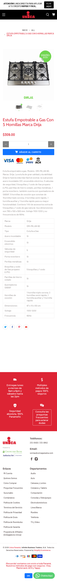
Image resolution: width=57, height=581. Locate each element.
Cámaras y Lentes (38, 483)
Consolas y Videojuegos (41, 498)
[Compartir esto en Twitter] (5, 327)
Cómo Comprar (10, 483)
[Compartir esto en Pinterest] (19, 327)
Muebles (34, 512)
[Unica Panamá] (28, 14)
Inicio (25, 30)
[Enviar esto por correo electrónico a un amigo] (26, 327)
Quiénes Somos (10, 478)
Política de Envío (11, 517)
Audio (33, 473)
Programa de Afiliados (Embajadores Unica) (13, 533)
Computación (36, 493)
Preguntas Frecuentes (13, 488)
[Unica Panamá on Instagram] (36, 459)
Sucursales (8, 493)
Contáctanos (9, 498)
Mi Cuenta (8, 473)
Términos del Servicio (13, 507)
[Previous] (7, 75)
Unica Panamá (15, 547)
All (33, 30)
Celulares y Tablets (39, 488)
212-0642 (44, 442)
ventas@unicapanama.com (41, 453)
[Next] (50, 75)
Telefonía (34, 517)
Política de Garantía (12, 527)
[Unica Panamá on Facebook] (31, 459)
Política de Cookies (12, 502)
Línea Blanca (36, 507)
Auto (33, 478)
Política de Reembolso (13, 522)
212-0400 (34, 442)
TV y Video (35, 522)
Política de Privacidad (13, 512)
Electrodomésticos (39, 502)
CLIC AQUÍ (48, 5)
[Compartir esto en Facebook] (12, 327)
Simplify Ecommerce (42, 550)
